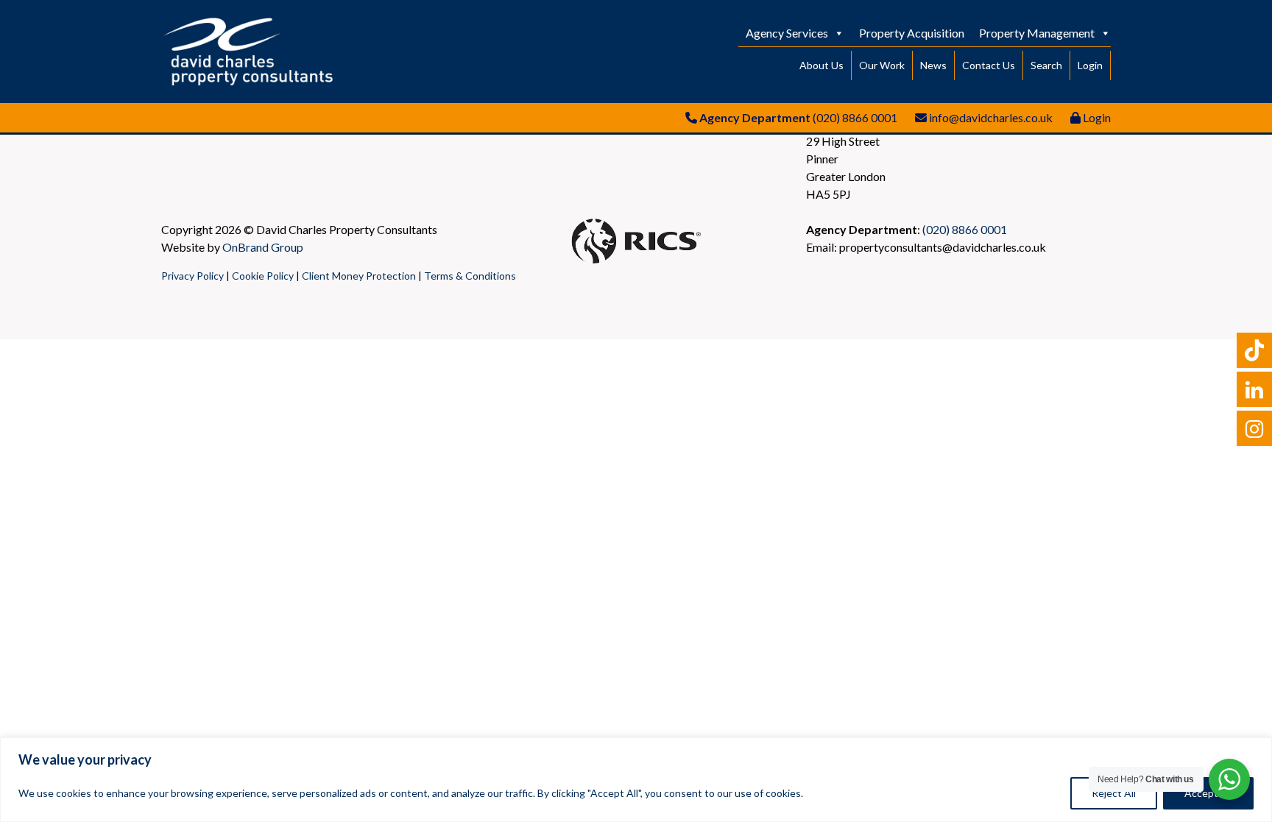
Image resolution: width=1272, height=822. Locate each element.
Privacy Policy (192, 275)
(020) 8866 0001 (855, 117)
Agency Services (787, 33)
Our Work (882, 65)
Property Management (1037, 33)
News (933, 65)
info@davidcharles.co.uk (991, 117)
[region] (636, 779)
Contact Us (988, 65)
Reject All (1114, 793)
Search (1046, 65)
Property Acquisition (911, 33)
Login (1090, 65)
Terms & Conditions (470, 275)
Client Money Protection (359, 275)
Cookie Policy (263, 275)
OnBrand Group (262, 247)
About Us (821, 65)
